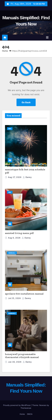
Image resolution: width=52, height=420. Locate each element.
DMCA (29, 414)
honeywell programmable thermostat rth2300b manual (22, 356)
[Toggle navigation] (47, 37)
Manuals (11, 253)
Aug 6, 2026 (14, 238)
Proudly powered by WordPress (17, 405)
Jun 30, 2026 (15, 362)
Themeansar (26, 408)
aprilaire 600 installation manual (24, 293)
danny (28, 177)
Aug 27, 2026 (15, 177)
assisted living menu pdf (19, 233)
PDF (9, 128)
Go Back (26, 102)
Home (5, 51)
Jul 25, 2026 (14, 298)
